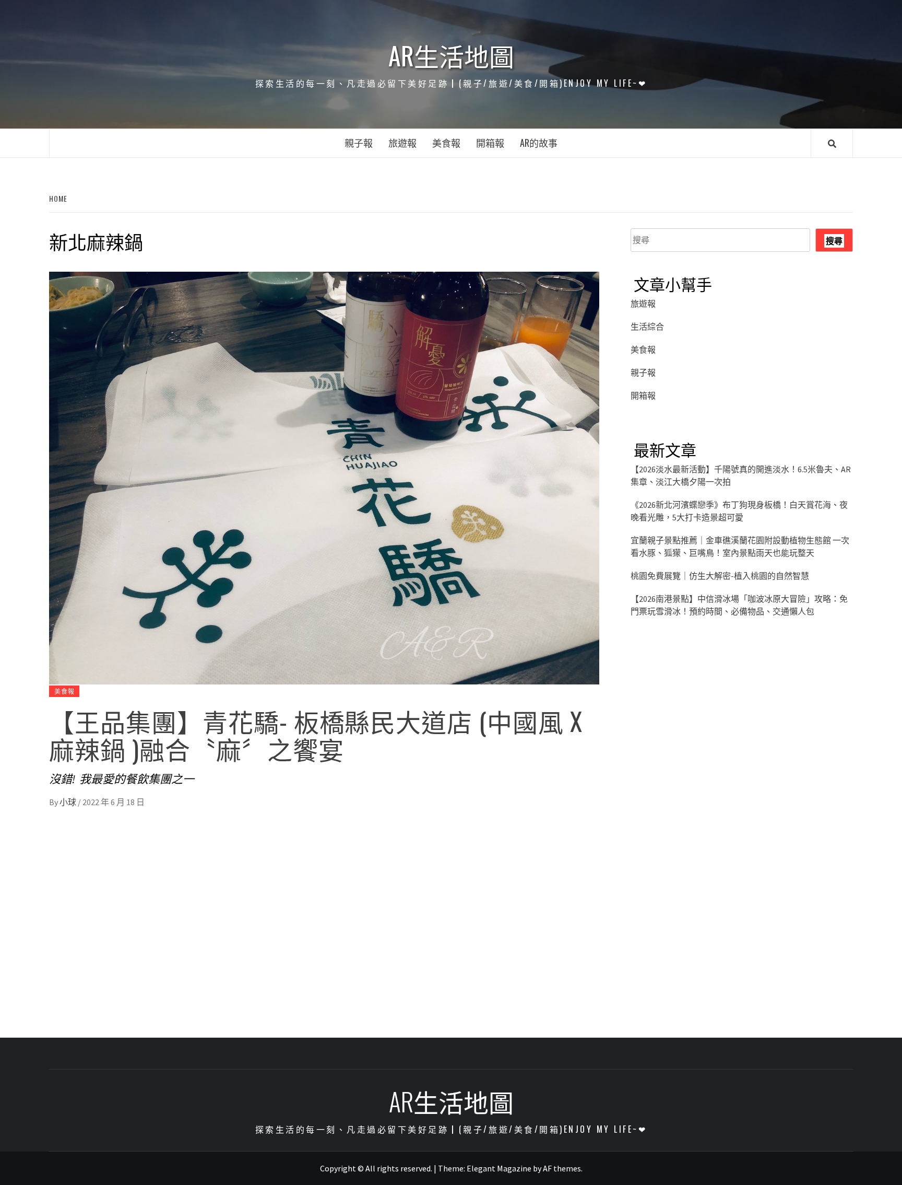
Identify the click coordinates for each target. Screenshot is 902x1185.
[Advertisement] (742, 733)
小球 (69, 802)
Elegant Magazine (499, 1168)
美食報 (446, 142)
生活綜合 (647, 326)
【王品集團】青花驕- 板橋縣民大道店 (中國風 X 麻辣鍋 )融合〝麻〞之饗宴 (316, 734)
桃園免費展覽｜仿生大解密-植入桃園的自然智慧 (720, 576)
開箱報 (490, 142)
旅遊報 (402, 142)
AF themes (562, 1168)
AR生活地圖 (451, 55)
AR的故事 (538, 142)
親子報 (359, 142)
